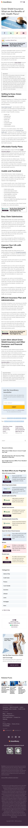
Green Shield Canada (6, 107)
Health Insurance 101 (19, 421)
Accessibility (6, 725)
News (4, 605)
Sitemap (5, 719)
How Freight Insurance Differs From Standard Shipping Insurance (14, 461)
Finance (5, 581)
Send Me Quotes (14, 665)
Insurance (24, 418)
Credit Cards (6, 577)
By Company (10, 418)
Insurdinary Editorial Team (11, 40)
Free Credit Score (7, 717)
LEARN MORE (7, 481)
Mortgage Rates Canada (10, 709)
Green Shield (18, 62)
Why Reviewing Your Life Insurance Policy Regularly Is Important (13, 456)
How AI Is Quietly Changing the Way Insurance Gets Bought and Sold (22, 690)
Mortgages (6, 601)
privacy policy (21, 410)
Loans (4, 597)
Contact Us (17, 717)
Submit (14, 407)
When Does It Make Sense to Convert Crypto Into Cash (14, 451)
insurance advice (5, 362)
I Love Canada (6, 585)
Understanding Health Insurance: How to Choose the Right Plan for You (20, 429)
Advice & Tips (6, 573)
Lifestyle (5, 593)
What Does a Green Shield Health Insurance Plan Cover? (7, 429)
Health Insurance (17, 418)
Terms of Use (15, 724)
